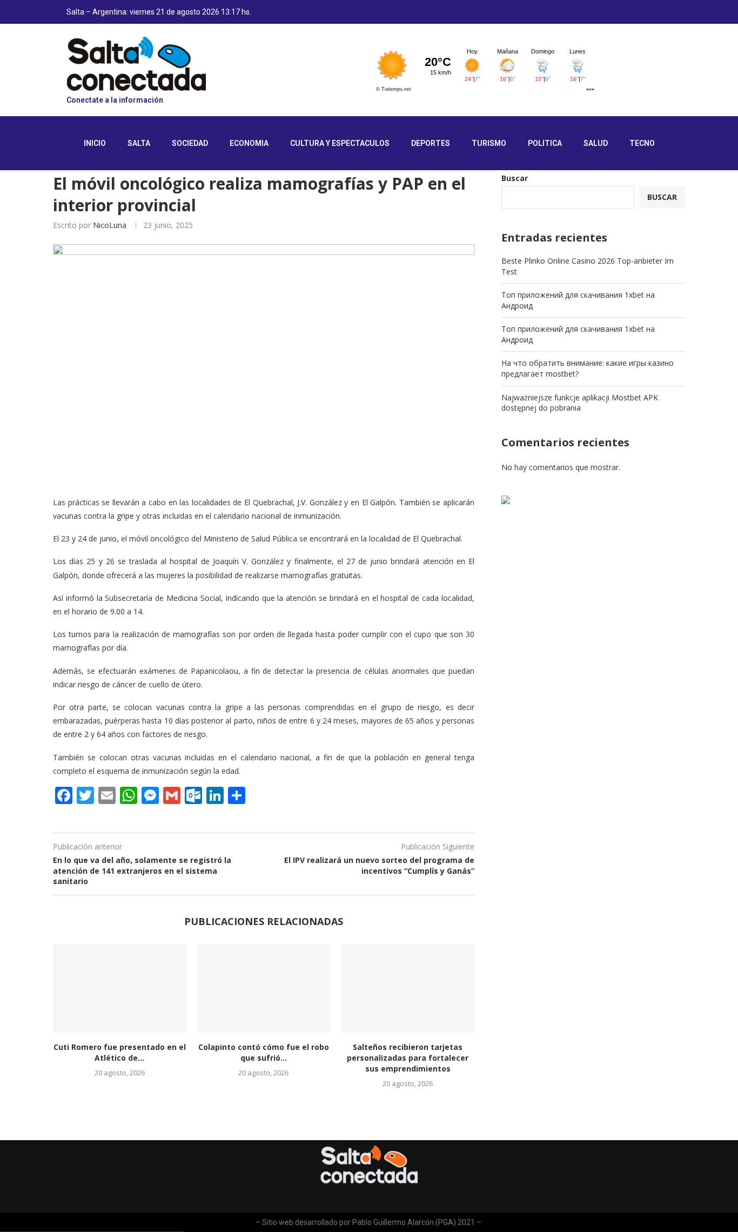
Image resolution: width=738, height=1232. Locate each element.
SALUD (595, 143)
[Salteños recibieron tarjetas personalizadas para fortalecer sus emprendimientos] (407, 988)
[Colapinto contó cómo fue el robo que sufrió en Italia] (264, 988)
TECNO (642, 143)
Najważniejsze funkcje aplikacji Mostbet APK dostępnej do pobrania (579, 402)
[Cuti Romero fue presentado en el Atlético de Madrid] (119, 988)
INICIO (95, 143)
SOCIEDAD (190, 143)
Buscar (514, 178)
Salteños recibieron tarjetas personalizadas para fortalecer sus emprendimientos (407, 1058)
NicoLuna (109, 225)
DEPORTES (430, 143)
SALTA (139, 143)
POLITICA (545, 143)
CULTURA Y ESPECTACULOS (340, 143)
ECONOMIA (249, 143)
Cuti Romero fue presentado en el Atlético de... (119, 1052)
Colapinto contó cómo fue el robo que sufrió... (263, 1052)
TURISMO (489, 143)
